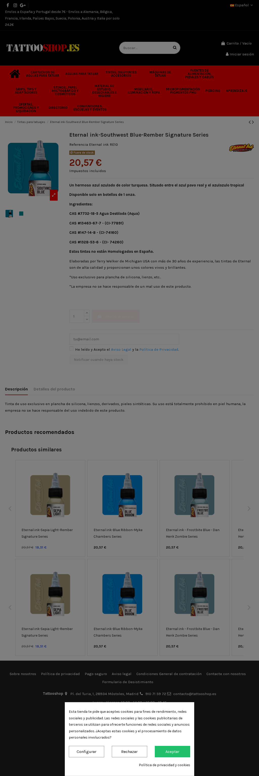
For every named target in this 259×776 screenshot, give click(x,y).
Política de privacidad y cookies (164, 765)
